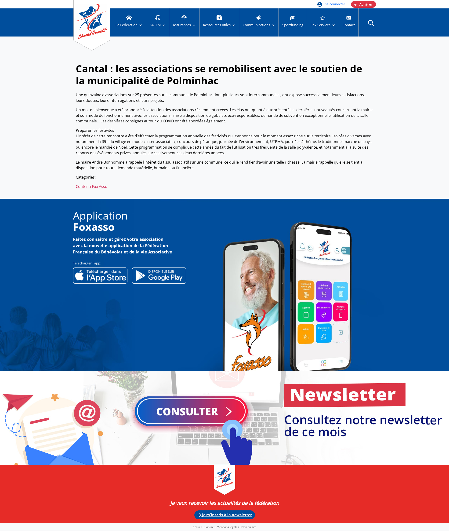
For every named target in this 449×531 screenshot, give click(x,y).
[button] (371, 23)
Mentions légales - (229, 527)
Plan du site (248, 527)
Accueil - (198, 527)
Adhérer (363, 4)
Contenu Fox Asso (91, 186)
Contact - (210, 527)
